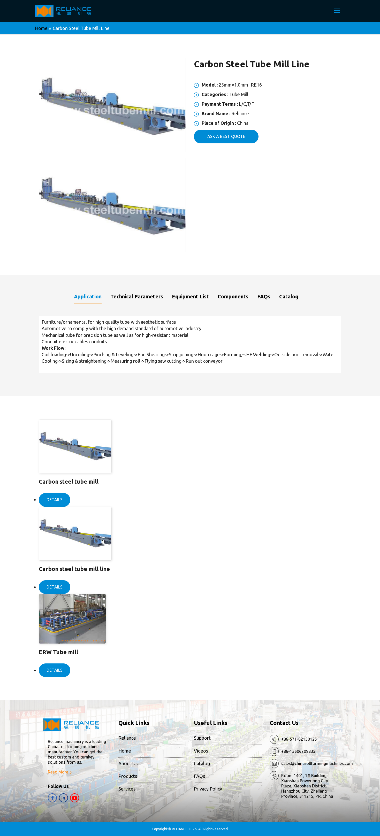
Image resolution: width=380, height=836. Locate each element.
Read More (58, 772)
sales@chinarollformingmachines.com (317, 763)
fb (52, 797)
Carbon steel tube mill (68, 481)
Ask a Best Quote (226, 136)
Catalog (202, 763)
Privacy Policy (208, 788)
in (63, 797)
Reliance (127, 737)
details (55, 499)
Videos (201, 750)
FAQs (199, 776)
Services (126, 788)
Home (124, 750)
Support (202, 737)
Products (127, 776)
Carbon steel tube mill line (74, 569)
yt (74, 797)
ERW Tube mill (58, 652)
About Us (128, 763)
